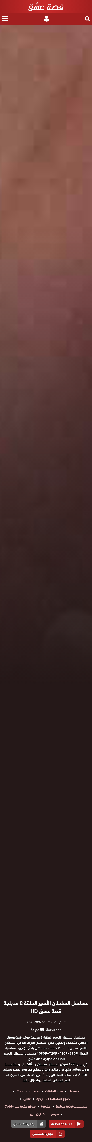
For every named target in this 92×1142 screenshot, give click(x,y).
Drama (74, 1091)
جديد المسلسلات (28, 1091)
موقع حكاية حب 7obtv (20, 1106)
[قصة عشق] (46, 6)
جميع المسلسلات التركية (53, 1099)
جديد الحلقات (54, 1091)
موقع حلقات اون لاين (44, 1114)
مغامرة (45, 1106)
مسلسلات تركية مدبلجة (71, 1106)
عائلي (27, 1099)
